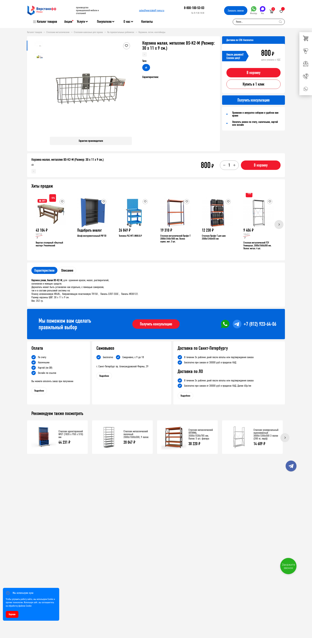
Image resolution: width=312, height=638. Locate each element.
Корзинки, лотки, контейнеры (151, 32)
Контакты (147, 21)
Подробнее (39, 390)
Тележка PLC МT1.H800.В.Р (130, 235)
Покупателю (104, 21)
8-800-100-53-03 (194, 8)
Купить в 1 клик (253, 84)
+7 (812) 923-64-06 (260, 324)
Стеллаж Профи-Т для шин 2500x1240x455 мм (214, 237)
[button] (128, 87)
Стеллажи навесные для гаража (88, 32)
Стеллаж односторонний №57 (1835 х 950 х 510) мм (70, 434)
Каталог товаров (47, 21)
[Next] (278, 224)
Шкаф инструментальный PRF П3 (91, 235)
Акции (68, 21)
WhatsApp (253, 13)
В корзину (253, 72)
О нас (127, 21)
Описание (67, 270)
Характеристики (44, 270)
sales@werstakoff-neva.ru (151, 10)
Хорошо (12, 614)
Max (262, 13)
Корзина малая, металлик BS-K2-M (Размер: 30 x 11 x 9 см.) (67, 160)
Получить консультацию (156, 324)
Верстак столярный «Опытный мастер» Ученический (49, 244)
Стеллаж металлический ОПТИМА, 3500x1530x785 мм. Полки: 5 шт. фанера (200, 434)
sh (146, 67)
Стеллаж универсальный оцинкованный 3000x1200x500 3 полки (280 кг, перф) (266, 434)
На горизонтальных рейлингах (120, 32)
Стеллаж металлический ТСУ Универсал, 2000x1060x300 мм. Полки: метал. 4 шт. (257, 245)
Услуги (81, 21)
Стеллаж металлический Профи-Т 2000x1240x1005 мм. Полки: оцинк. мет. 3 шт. (175, 238)
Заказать (236, 10)
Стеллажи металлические (58, 32)
